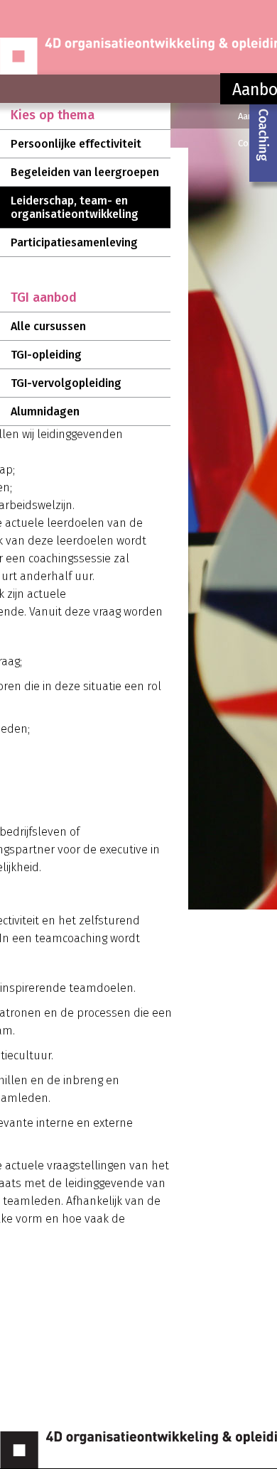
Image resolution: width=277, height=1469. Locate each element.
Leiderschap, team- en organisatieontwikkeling (74, 207)
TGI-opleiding (46, 354)
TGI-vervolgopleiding (66, 383)
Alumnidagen (45, 411)
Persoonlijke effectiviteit (76, 144)
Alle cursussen (48, 326)
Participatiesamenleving (74, 242)
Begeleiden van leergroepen (85, 172)
